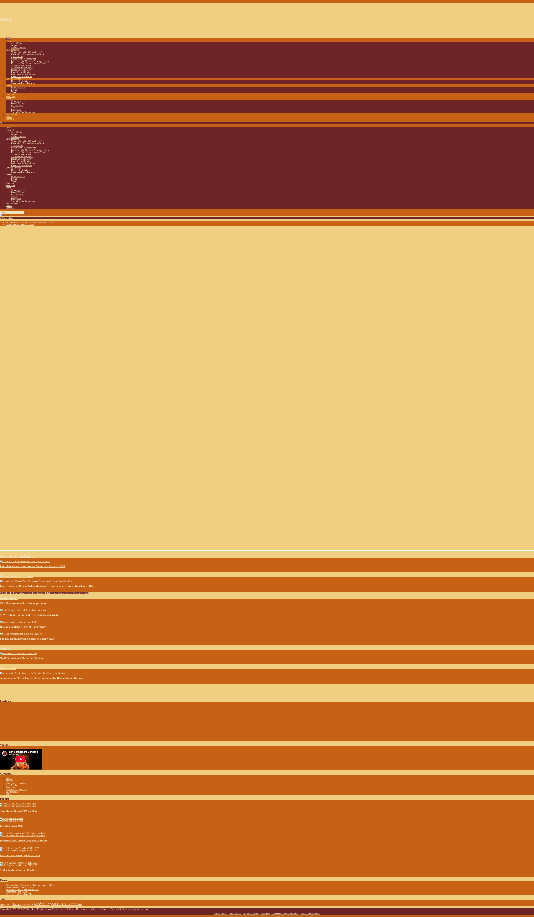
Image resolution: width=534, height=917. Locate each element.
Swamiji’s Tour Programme (23, 112)
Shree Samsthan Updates (17, 556)
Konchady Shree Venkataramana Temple (29, 63)
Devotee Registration (20, 81)
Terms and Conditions (310, 913)
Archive (9, 781)
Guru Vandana (12, 114)
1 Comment (18, 663)
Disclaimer (265, 913)
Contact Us (10, 119)
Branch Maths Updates (16, 576)
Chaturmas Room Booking (23, 83)
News (8, 99)
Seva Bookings (12, 50)
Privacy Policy (220, 913)
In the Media (9, 598)
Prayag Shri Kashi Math (11, 826)
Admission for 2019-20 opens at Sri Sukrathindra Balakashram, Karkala (42, 678)
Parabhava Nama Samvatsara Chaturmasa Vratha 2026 (30, 222)
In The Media (17, 105)
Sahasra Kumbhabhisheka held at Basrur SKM (27, 638)
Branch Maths (17, 103)
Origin (14, 45)
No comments (20, 571)
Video (8, 794)
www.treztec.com (140, 909)
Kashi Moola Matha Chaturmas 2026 (27, 54)
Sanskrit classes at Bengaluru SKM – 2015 (20, 855)
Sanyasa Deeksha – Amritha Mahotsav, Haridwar (23, 840)
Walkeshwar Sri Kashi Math (23, 59)
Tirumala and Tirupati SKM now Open (18, 811)
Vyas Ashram (17, 56)
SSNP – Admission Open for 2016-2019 (18, 870)
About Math (16, 43)
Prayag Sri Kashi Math (21, 70)
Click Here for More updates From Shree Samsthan (22, 593)
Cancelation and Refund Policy (285, 913)
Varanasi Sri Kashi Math (22, 67)
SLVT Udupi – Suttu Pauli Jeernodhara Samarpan (29, 614)
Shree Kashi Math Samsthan (38, 909)
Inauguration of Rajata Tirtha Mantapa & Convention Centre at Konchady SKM (47, 586)
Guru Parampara (18, 47)
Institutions (10, 96)
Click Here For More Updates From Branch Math (67, 593)
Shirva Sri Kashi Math (21, 65)
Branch (16, 904)
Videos (14, 92)
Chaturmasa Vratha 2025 (16, 892)
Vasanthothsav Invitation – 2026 (20, 224)
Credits (9, 116)
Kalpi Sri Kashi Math (20, 72)
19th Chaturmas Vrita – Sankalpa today (23, 603)
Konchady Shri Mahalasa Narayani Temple (30, 61)
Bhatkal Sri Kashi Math (21, 76)
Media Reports (46, 904)
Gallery (9, 85)
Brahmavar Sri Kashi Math (23, 74)
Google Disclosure (251, 913)
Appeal (14, 107)
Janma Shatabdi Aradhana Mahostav (22, 894)
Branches (10, 94)
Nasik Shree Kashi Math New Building (22, 658)
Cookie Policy (235, 913)
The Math (10, 41)
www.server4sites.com (91, 909)
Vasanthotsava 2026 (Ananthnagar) (26, 52)
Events (14, 90)
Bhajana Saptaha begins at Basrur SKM (23, 626)
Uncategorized (12, 792)
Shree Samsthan (18, 87)
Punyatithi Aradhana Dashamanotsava (22, 889)
